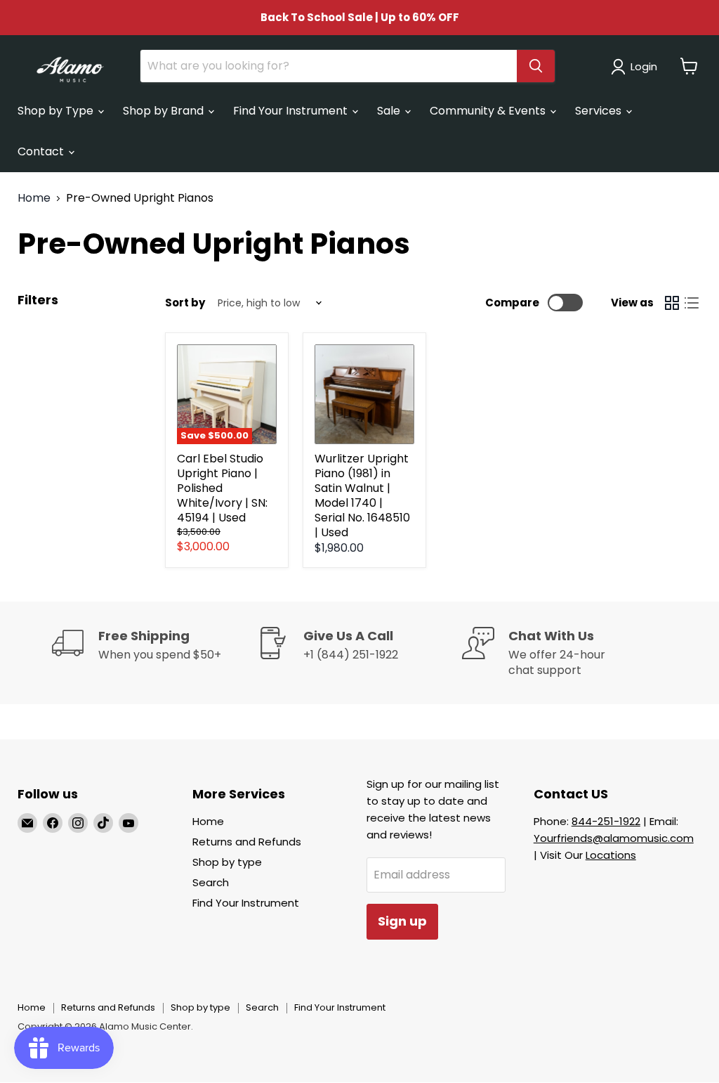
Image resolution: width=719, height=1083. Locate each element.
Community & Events (489, 111)
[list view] (691, 303)
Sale (390, 111)
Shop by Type (57, 111)
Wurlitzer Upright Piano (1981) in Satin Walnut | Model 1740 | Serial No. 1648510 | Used (362, 495)
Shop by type (227, 862)
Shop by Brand (164, 111)
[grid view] (672, 303)
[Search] (536, 66)
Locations (611, 855)
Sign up (402, 921)
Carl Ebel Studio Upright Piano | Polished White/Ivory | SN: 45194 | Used (222, 488)
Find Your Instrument (291, 111)
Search (210, 882)
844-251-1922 (606, 821)
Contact (42, 151)
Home (34, 198)
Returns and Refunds (246, 841)
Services (599, 111)
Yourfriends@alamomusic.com (614, 838)
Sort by (185, 303)
